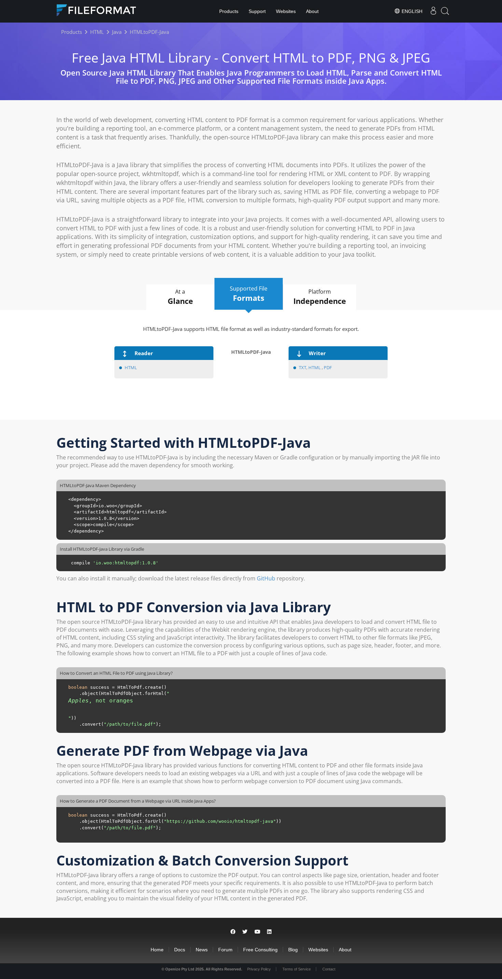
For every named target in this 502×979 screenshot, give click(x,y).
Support (257, 11)
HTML (131, 367)
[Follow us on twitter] (245, 932)
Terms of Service (296, 969)
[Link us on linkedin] (269, 932)
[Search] (445, 11)
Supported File (248, 294)
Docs (179, 949)
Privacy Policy (259, 969)
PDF (328, 367)
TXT (302, 367)
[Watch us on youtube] (257, 932)
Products (228, 11)
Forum (225, 949)
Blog (293, 949)
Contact (328, 969)
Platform (319, 297)
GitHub (266, 578)
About (312, 11)
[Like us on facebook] (233, 932)
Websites (286, 11)
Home (157, 949)
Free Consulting (260, 949)
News (202, 949)
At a (180, 297)
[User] (433, 11)
